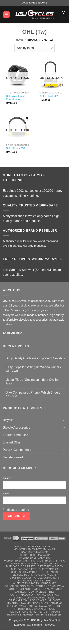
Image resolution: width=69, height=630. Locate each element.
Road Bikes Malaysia (35, 552)
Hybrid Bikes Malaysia (34, 557)
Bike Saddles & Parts (20, 566)
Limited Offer (11, 442)
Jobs (52, 609)
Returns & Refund (20, 614)
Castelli (20, 592)
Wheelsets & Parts (26, 583)
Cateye (37, 589)
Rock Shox (40, 603)
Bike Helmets (49, 572)
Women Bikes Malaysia (19, 560)
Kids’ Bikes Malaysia (51, 560)
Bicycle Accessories (16, 427)
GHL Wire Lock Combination (15, 98)
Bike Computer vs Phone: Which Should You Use (33, 394)
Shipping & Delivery (49, 614)
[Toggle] (64, 420)
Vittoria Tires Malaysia (30, 609)
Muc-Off (54, 600)
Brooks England (18, 589)
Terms (43, 611)
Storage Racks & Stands (34, 580)
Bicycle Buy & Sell (40, 546)
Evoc (51, 597)
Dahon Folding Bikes (19, 586)
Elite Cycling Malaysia (29, 597)
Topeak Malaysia (40, 606)
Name (7, 493)
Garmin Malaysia (21, 594)
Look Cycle (38, 600)
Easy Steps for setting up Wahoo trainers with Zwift (33, 369)
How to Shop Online (22, 611)
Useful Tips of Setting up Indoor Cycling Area (32, 381)
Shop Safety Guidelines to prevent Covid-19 (35, 358)
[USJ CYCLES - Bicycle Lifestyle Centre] (34, 14)
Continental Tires (41, 592)
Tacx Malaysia (16, 606)
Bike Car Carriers (23, 569)
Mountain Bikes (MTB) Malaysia (34, 549)
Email (7, 478)
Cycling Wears (45, 575)
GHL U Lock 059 (48, 96)
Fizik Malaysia (18, 600)
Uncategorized (13, 457)
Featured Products (15, 435)
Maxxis (26, 603)
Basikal (20, 546)
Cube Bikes (48, 583)
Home (20, 39)
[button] (6, 14)
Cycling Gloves (21, 577)
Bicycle (8, 420)
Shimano (56, 603)
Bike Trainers (48, 569)
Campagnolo (53, 589)
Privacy (55, 611)
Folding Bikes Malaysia (34, 555)
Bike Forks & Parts (24, 572)
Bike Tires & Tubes (50, 566)
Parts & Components (17, 449)
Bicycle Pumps (23, 575)
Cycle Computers (46, 577)
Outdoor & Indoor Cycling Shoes (34, 563)
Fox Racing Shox (47, 594)
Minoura (13, 603)
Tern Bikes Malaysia (50, 586)
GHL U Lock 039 (15, 148)
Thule (58, 606)
